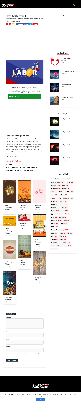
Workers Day (29, 170)
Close (40, 399)
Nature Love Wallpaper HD (67, 71)
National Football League (59, 230)
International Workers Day (16, 167)
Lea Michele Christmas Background (23, 225)
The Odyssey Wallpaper (67, 119)
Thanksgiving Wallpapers (8, 298)
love (54, 217)
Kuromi (65, 214)
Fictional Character (66, 198)
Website (8, 346)
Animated (55, 185)
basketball (55, 188)
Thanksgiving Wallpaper (8, 263)
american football (57, 182)
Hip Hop (55, 211)
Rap (54, 236)
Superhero (66, 242)
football (62, 201)
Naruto (54, 226)
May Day (19, 170)
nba (62, 233)
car (53, 191)
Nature (54, 233)
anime (65, 185)
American (66, 179)
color (54, 195)
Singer (54, 239)
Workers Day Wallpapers (14, 161)
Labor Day (31, 167)
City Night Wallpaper (66, 84)
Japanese (55, 214)
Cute (54, 198)
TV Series (55, 246)
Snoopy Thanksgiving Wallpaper (8, 231)
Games (54, 204)
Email (8, 339)
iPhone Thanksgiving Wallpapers (23, 262)
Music (64, 223)
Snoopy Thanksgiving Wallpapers (38, 242)
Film (54, 201)
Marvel (67, 220)
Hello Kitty (55, 207)
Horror (64, 211)
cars (61, 191)
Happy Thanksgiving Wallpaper (8, 207)
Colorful (63, 195)
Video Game (66, 246)
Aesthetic (55, 179)
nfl (69, 233)
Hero (64, 207)
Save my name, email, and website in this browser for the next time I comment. (24, 355)
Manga (62, 217)
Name (8, 331)
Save (35, 24)
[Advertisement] (24, 43)
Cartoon (69, 191)
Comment (9, 317)
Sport (63, 239)
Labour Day (10, 170)
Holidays (10, 164)
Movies (54, 223)
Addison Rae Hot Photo (67, 97)
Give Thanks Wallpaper (23, 206)
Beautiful (66, 188)
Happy (64, 204)
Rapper (62, 236)
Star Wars (55, 242)
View (54, 249)
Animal (70, 182)
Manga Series (56, 220)
